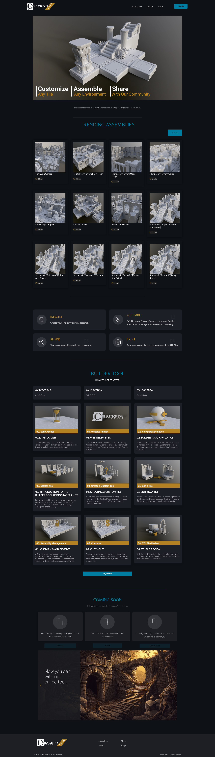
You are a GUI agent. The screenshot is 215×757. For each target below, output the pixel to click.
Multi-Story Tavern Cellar (162, 173)
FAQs (160, 6)
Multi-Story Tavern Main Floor (88, 173)
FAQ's (123, 745)
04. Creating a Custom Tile (103, 491)
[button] (107, 574)
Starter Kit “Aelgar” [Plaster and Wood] (163, 226)
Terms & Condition (175, 754)
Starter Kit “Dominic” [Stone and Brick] (125, 276)
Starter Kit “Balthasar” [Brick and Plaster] (49, 276)
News (101, 745)
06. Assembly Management (52, 549)
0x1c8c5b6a (43, 390)
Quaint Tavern (80, 224)
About (150, 6)
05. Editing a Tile (148, 491)
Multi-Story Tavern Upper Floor (123, 175)
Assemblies (137, 6)
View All (175, 133)
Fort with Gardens (44, 173)
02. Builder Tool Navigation (155, 437)
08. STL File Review (148, 549)
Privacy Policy (164, 754)
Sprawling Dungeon (44, 224)
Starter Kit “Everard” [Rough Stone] (163, 276)
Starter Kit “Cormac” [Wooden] (88, 275)
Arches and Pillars (120, 224)
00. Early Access (45, 437)
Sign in (181, 6)
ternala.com (59, 754)
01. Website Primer (98, 437)
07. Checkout (95, 549)
